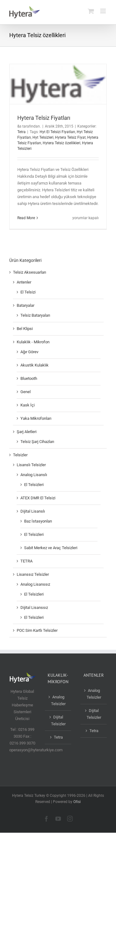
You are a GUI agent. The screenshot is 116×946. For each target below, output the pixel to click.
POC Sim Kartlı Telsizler (37, 630)
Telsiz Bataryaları (35, 315)
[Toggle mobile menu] (103, 11)
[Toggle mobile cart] (91, 11)
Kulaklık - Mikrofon (33, 342)
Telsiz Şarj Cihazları (37, 441)
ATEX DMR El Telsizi (37, 498)
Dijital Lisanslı (32, 511)
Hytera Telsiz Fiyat (70, 137)
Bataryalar (25, 305)
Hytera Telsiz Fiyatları (43, 118)
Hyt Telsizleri (43, 137)
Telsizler (20, 455)
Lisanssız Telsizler (33, 574)
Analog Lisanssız (35, 584)
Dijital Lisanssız (34, 607)
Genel (25, 391)
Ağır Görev (29, 351)
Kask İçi (27, 405)
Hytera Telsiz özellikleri (61, 143)
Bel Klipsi (25, 328)
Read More (26, 218)
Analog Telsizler (58, 700)
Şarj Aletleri (27, 431)
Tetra (21, 132)
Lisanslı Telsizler (31, 464)
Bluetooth (28, 378)
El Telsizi (28, 292)
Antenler (24, 282)
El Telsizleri (34, 484)
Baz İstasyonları (38, 521)
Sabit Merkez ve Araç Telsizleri (50, 547)
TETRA (26, 561)
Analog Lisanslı (33, 474)
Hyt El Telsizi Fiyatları (57, 132)
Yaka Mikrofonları (35, 418)
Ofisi (77, 802)
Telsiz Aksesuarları (29, 272)
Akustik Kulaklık (34, 365)
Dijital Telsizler (58, 720)
